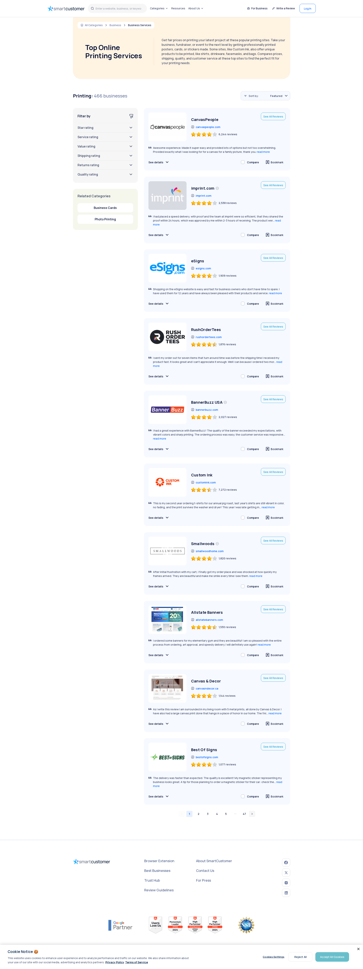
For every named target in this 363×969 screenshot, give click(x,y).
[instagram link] (286, 883)
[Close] (358, 949)
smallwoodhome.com (210, 551)
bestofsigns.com (207, 757)
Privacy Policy (114, 962)
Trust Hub (152, 880)
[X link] (286, 872)
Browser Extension (159, 861)
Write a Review (285, 8)
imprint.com (203, 195)
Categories (157, 8)
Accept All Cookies (332, 957)
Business (115, 25)
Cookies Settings (273, 957)
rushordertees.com (209, 337)
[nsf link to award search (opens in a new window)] (246, 925)
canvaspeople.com (208, 127)
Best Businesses (157, 870)
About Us (194, 8)
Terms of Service (136, 962)
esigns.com (203, 268)
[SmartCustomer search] (92, 8)
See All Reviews (273, 116)
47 (244, 814)
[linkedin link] (286, 893)
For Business (259, 8)
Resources (178, 8)
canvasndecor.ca (207, 688)
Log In (307, 8)
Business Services (139, 25)
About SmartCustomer (214, 861)
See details (155, 162)
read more (263, 152)
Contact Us (205, 870)
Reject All (300, 957)
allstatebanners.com (209, 620)
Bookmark (277, 162)
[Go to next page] (252, 814)
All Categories (94, 25)
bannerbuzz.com (207, 410)
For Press (203, 880)
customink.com (206, 482)
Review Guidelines (159, 890)
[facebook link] (286, 862)
